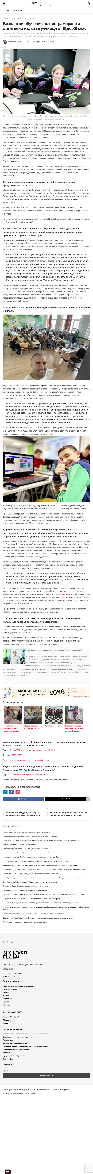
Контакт (6, 995)
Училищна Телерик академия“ (56, 780)
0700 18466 (17, 755)
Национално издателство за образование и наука (46, 5)
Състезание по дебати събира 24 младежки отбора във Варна (28, 853)
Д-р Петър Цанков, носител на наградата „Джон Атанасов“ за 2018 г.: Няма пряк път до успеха (40, 903)
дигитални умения (18, 780)
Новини (12, 18)
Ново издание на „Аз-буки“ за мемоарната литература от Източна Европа (32, 857)
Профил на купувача (61, 1090)
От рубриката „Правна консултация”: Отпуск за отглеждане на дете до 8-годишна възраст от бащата (43, 878)
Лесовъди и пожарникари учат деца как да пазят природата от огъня (30, 874)
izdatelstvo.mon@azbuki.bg (21, 760)
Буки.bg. (64, 594)
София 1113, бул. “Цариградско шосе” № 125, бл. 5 (32, 750)
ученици (39, 780)
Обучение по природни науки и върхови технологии (25, 1046)
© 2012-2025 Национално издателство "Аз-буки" (19, 1093)
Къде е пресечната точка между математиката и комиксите (26, 832)
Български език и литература (15, 1037)
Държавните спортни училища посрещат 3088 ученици (25, 890)
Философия (8, 1059)
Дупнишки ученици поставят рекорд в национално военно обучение (30, 836)
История (6, 1053)
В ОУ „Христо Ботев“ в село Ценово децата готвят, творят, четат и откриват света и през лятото (41, 840)
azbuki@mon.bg (42, 760)
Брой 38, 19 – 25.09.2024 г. (37, 18)
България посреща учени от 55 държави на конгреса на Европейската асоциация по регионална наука (44, 894)
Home (7, 10)
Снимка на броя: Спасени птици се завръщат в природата (26, 886)
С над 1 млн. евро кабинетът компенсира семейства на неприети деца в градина (35, 861)
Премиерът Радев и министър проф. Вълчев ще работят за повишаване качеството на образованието (44, 869)
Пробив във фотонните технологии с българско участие (25, 922)
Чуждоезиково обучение (13, 1056)
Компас (30, 780)
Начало (5, 18)
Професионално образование (16, 1049)
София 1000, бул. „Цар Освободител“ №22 (28, 775)
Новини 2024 (21, 18)
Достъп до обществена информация (16, 1090)
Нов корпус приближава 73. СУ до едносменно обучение (25, 849)
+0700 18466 (8, 969)
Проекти (6, 1002)
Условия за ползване (41, 1090)
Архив (5, 1023)
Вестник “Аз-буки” (11, 1017)
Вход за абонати (10, 989)
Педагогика (8, 1040)
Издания (18, 10)
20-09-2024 (31, 42)
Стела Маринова (16, 42)
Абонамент (7, 999)
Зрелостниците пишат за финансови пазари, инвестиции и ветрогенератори (33, 914)
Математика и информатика (15, 1043)
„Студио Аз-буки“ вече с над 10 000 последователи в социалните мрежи (31, 899)
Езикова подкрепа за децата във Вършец (19, 844)
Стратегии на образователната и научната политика (25, 1034)
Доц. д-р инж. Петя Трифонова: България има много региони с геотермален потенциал (38, 918)
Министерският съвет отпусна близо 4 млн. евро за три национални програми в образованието (41, 865)
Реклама (6, 1005)
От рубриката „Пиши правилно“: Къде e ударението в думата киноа (30, 882)
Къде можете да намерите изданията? (19, 986)
